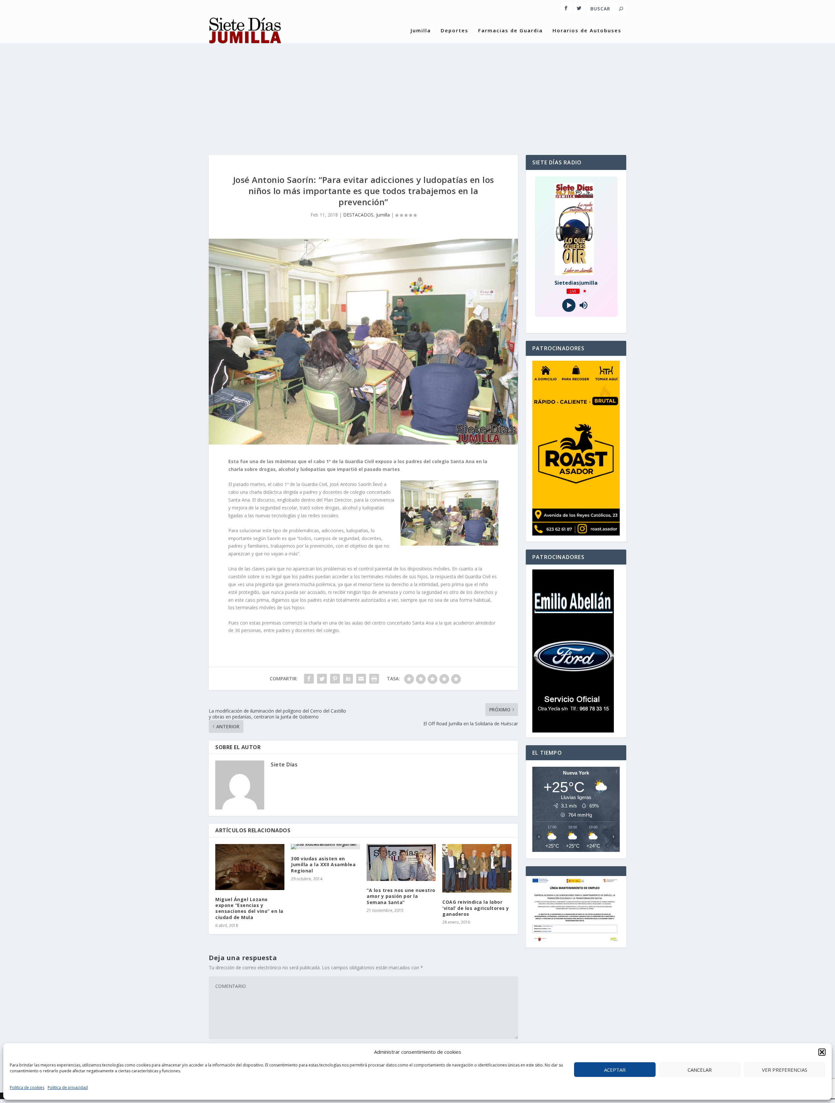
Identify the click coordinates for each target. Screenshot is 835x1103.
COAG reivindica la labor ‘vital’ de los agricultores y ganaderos (475, 908)
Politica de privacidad (68, 1087)
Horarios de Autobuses (587, 31)
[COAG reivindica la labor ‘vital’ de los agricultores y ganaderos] (476, 868)
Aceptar (615, 1069)
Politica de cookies (27, 1087)
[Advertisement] (417, 93)
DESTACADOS (358, 215)
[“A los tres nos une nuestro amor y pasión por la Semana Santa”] (401, 862)
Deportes (454, 31)
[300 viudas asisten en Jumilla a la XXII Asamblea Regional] (325, 846)
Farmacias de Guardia (510, 31)
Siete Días (284, 764)
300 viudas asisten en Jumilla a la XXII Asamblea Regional (323, 864)
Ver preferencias (784, 1069)
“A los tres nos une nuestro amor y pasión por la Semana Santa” (401, 896)
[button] (822, 1052)
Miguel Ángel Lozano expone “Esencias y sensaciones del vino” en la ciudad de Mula (249, 908)
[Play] (568, 305)
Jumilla (421, 31)
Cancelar (700, 1069)
